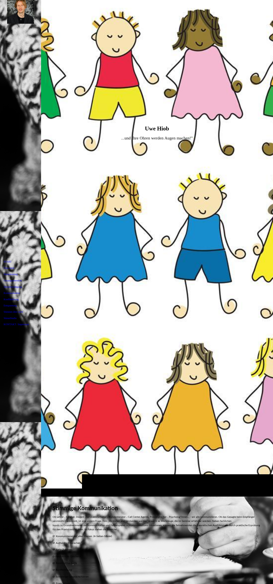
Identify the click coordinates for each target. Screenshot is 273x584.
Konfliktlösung (11, 299)
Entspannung (10, 305)
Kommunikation (12, 293)
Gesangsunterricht (13, 280)
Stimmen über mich (13, 311)
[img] (157, 248)
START (8, 261)
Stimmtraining (11, 274)
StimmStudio (10, 318)
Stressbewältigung (13, 287)
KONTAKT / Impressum (16, 324)
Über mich (9, 268)
